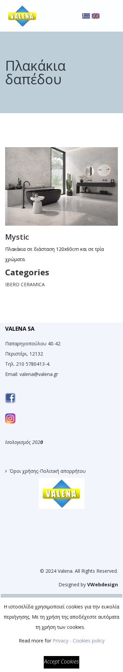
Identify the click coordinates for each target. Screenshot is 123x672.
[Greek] (86, 10)
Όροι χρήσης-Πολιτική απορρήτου (48, 471)
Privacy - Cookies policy (79, 640)
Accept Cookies (61, 661)
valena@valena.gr (38, 374)
